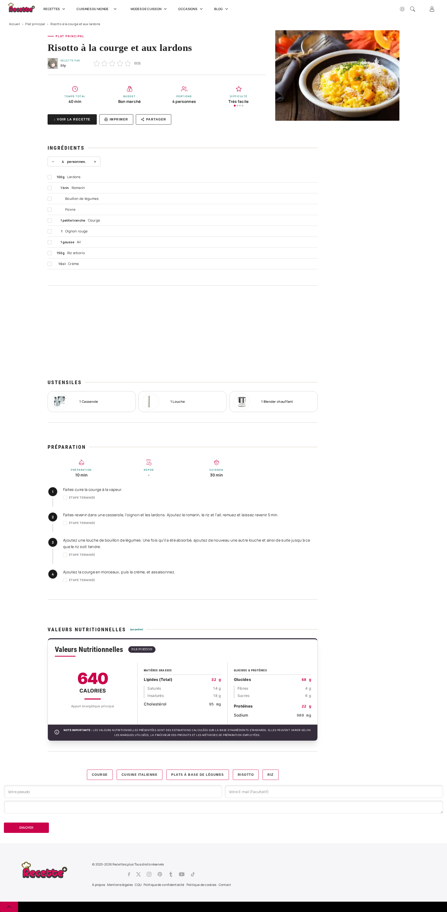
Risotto (246, 774)
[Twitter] (138, 874)
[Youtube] (182, 874)
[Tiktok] (193, 874)
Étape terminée (82, 497)
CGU (138, 885)
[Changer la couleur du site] (402, 9)
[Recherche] (412, 9)
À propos (98, 885)
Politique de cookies (202, 885)
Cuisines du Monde (92, 9)
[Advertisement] (183, 332)
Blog (218, 9)
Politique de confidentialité (164, 885)
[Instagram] (149, 874)
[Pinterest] (160, 874)
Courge (100, 774)
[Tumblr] (171, 874)
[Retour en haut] (9, 907)
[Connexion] (432, 9)
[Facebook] (129, 874)
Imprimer (119, 119)
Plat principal (35, 24)
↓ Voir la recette (72, 119)
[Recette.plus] (24, 9)
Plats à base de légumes (197, 774)
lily (63, 65)
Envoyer (26, 827)
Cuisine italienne (140, 774)
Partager (156, 119)
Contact (225, 885)
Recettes (51, 9)
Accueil (14, 24)
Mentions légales (120, 885)
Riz (270, 774)
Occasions (187, 9)
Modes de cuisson (146, 9)
